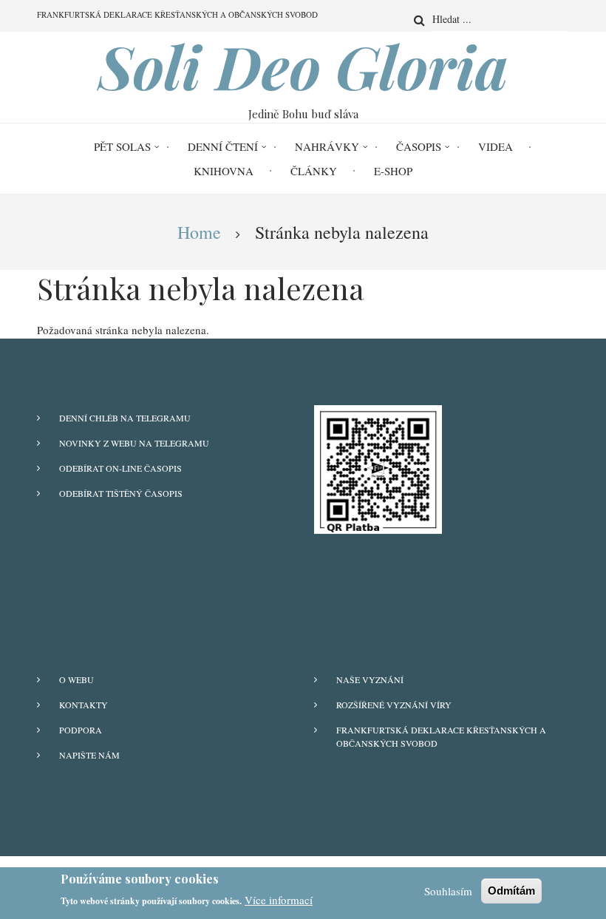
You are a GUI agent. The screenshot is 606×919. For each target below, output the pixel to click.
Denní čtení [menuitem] (223, 146)
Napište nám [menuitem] (89, 755)
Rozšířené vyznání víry (394, 705)
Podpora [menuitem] (80, 730)
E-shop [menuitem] (393, 170)
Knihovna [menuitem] (223, 170)
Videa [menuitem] (495, 146)
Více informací (279, 899)
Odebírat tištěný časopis (121, 493)
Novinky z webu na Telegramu (134, 443)
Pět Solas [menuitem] (122, 146)
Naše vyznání (370, 679)
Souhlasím (448, 891)
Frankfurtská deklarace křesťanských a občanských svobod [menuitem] (177, 14)
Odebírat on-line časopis (120, 468)
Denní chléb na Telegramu (125, 418)
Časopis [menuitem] (418, 146)
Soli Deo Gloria (303, 66)
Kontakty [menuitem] (83, 705)
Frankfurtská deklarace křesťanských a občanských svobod (441, 736)
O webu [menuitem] (76, 679)
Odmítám (511, 890)
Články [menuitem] (313, 170)
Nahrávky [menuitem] (327, 146)
